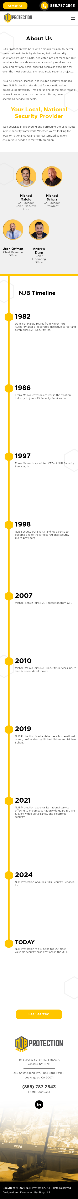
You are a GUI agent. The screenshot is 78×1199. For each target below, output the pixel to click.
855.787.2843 (62, 5)
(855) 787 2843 (39, 1086)
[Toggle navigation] (73, 18)
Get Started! (39, 1014)
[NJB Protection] (18, 17)
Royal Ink (45, 1192)
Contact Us (15, 6)
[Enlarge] (71, 754)
